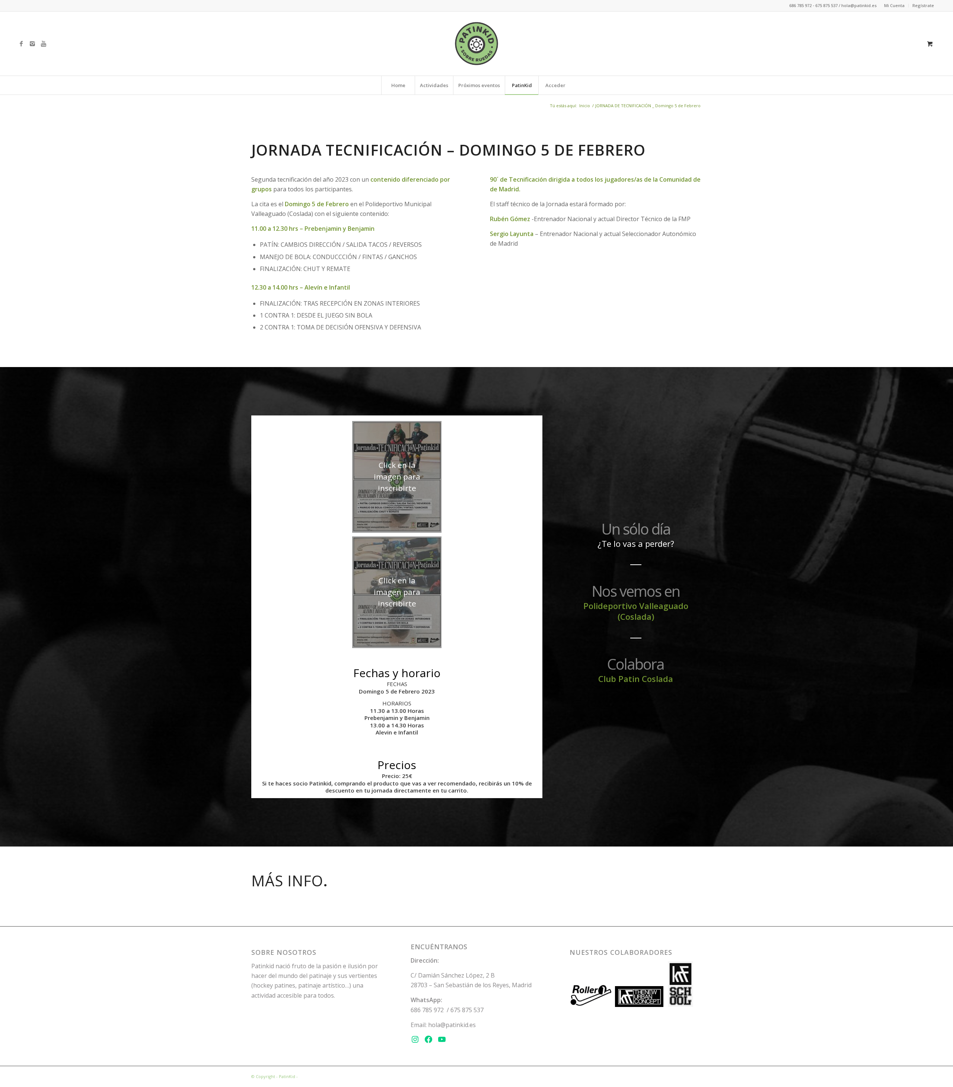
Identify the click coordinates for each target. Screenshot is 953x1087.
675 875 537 (467, 1010)
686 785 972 (427, 1010)
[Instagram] (32, 43)
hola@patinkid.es (452, 1025)
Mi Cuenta (894, 5)
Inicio (584, 105)
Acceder (555, 85)
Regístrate (923, 5)
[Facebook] (21, 43)
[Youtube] (43, 43)
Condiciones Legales (319, 1076)
